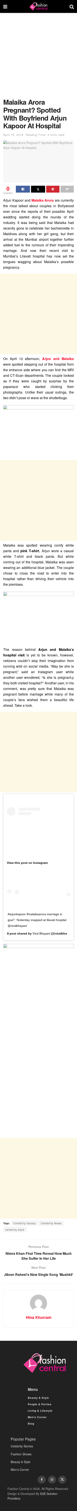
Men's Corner (20, 1469)
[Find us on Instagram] (52, 1479)
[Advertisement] (38, 57)
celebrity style (14, 1229)
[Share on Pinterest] (52, 189)
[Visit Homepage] (38, 6)
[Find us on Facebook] (42, 1479)
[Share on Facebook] (23, 189)
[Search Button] (72, 6)
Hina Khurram (38, 1317)
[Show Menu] (5, 6)
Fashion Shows (21, 1454)
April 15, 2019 (13, 135)
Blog (31, 1423)
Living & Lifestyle (40, 1411)
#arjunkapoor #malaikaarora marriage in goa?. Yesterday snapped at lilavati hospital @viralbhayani (37, 919)
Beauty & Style (38, 1398)
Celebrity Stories (22, 1446)
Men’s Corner (37, 1417)
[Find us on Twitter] (62, 1479)
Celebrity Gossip (24, 1223)
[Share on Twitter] (38, 189)
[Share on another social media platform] (67, 189)
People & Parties (40, 1404)
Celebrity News (51, 1223)
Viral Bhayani (41, 933)
